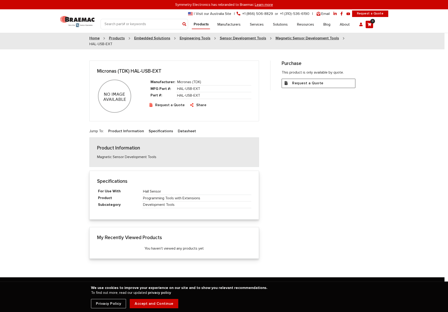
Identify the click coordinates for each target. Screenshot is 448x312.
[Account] (361, 24)
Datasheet (187, 131)
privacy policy (159, 293)
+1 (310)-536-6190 (294, 13)
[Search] (184, 24)
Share (201, 105)
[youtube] (348, 13)
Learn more (264, 4)
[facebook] (342, 13)
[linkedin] (335, 13)
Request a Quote (370, 13)
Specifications (161, 131)
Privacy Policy (108, 303)
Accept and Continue (154, 303)
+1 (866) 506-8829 (257, 13)
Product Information (126, 131)
